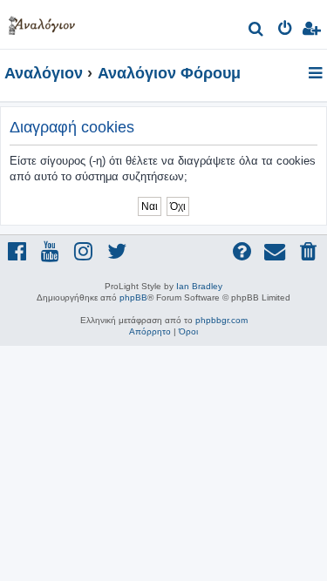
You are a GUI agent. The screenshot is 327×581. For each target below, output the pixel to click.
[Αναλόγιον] (42, 22)
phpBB (133, 297)
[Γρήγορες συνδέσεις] (317, 74)
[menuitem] (257, 31)
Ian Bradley (199, 286)
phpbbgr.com (221, 320)
